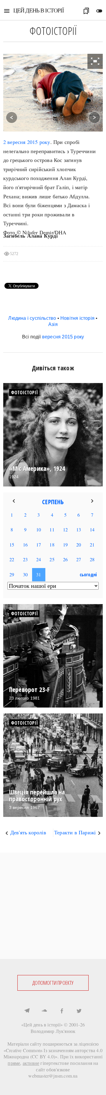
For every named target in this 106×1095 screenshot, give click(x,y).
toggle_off (99, 10)
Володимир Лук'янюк (53, 1031)
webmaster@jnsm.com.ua (52, 1076)
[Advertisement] (53, 906)
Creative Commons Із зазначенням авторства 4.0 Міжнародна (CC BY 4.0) (53, 1053)
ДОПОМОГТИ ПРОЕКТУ (52, 982)
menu (6, 10)
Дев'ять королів (28, 832)
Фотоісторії (24, 392)
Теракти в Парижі (75, 832)
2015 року (38, 141)
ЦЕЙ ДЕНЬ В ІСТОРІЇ (38, 10)
